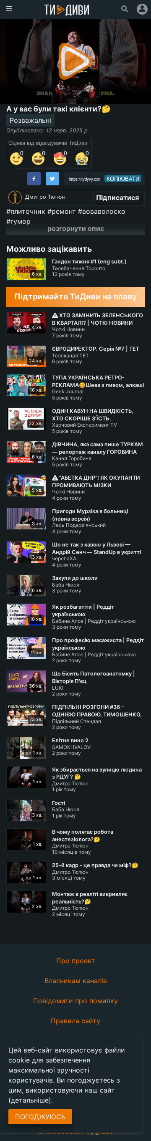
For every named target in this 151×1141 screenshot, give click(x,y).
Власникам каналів (75, 981)
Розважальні (30, 120)
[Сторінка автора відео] (15, 197)
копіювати (123, 178)
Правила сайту (75, 1021)
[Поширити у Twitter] (52, 178)
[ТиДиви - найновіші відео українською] (67, 10)
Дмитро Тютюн (45, 197)
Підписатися (117, 197)
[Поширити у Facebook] (34, 178)
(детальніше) (29, 1100)
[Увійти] (142, 9)
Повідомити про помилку (75, 1001)
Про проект (75, 960)
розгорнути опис (75, 228)
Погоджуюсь (40, 1117)
